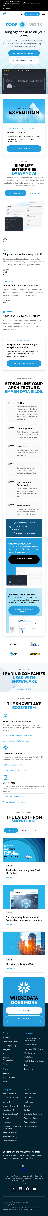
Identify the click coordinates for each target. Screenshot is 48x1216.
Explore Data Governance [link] (12, 797)
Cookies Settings (38, 1178)
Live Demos (28, 1098)
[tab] (11, 830)
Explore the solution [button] (24, 363)
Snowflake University (32, 1114)
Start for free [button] (24, 1010)
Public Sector (29, 1057)
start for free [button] (32, 14)
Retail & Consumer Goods (34, 1061)
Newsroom (7, 1122)
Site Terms (8, 1178)
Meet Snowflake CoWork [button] (24, 60)
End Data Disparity (10, 1136)
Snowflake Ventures (10, 1132)
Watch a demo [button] (24, 1018)
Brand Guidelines (9, 1114)
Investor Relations (10, 1106)
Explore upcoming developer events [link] (15, 770)
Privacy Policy (38, 1176)
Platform (6, 1037)
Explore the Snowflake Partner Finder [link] (16, 741)
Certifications (29, 1110)
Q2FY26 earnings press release (30, 1207)
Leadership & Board (10, 1098)
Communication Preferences (22, 1178)
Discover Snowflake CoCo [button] (24, 53)
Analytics (6, 1050)
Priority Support (9, 1077)
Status (5, 1081)
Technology (28, 1069)
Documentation (30, 1122)
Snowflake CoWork (10, 1041)
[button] (45, 5)
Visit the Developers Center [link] (12, 765)
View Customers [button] (24, 689)
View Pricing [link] (34, 193)
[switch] (23, 24)
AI (3, 1054)
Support (6, 1073)
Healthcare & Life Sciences (34, 1049)
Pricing (5, 1064)
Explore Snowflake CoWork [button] (24, 610)
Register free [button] (6, 9)
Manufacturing (29, 1053)
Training (27, 1106)
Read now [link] (9, 878)
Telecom (27, 1065)
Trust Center (7, 1110)
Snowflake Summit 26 (11, 1141)
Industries (28, 1033)
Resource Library (30, 1094)
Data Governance (30, 1126)
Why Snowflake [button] (16, 193)
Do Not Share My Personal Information (24, 1181)
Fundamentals (29, 1102)
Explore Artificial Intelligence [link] (13, 802)
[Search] (22, 14)
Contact (6, 1118)
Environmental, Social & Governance (12, 1127)
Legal (24, 1183)
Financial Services (31, 1045)
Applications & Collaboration (8, 1059)
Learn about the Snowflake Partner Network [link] (18, 735)
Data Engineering (9, 1045)
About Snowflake (9, 1094)
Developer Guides (31, 1118)
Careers (6, 1102)
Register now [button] (24, 148)
